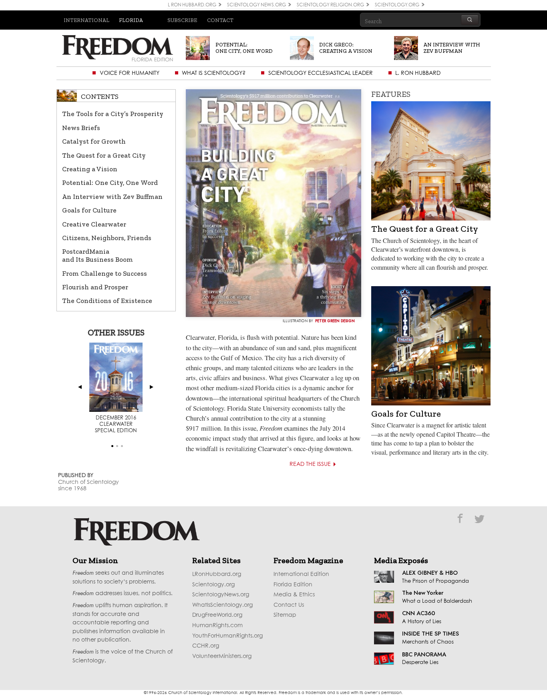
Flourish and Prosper (95, 287)
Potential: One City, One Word (110, 183)
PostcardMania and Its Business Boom (97, 255)
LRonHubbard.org (216, 574)
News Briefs (81, 128)
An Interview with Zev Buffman (112, 197)
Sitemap (285, 615)
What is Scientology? (213, 73)
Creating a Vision (89, 169)
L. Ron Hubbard (417, 73)
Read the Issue (310, 464)
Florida (131, 20)
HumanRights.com (217, 625)
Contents (100, 96)
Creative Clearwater (94, 224)
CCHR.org (205, 646)
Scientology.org (213, 585)
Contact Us (289, 605)
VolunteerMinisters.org (221, 656)
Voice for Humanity (129, 73)
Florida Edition (293, 585)
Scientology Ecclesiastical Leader (320, 73)
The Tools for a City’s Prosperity (112, 114)
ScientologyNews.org (220, 595)
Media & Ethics (294, 595)
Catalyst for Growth (94, 141)
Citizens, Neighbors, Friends (106, 238)
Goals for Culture (89, 210)
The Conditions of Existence (107, 301)
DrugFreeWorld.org (217, 615)
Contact (220, 20)
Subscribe (182, 20)
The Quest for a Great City (104, 155)
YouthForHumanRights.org (227, 636)
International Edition (301, 574)
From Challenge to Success (104, 273)
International (86, 20)
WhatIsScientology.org (222, 605)
